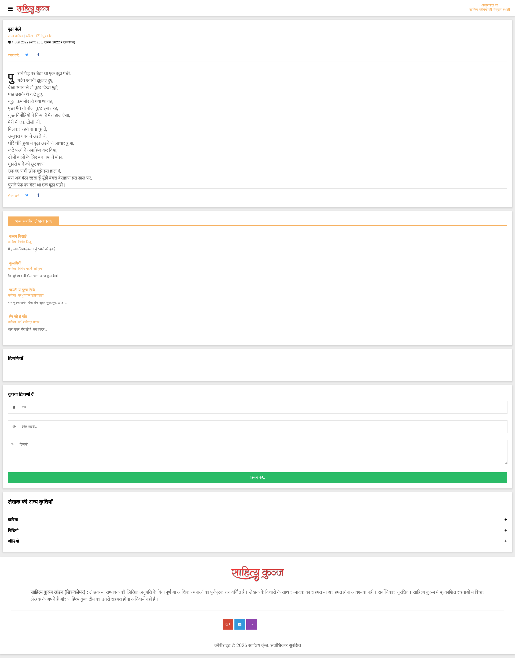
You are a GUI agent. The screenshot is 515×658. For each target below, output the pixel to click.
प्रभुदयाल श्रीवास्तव (30, 295)
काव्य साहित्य (15, 36)
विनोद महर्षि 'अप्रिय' (30, 269)
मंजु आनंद (46, 36)
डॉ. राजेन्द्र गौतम (28, 322)
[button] (26, 55)
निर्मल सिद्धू (24, 242)
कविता (29, 36)
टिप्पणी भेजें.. (258, 478)
